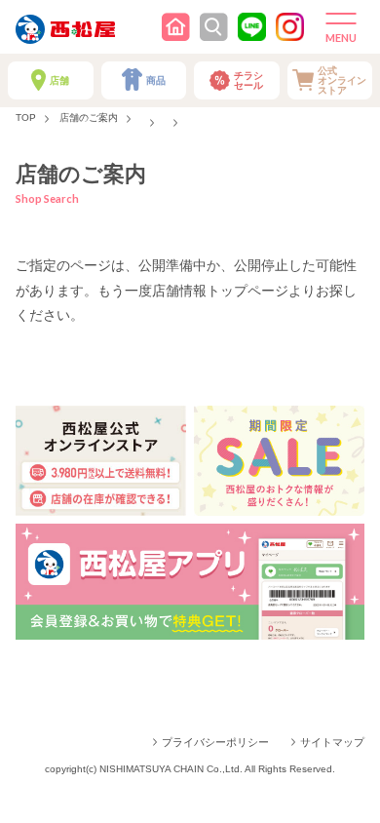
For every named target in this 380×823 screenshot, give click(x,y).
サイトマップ (332, 742)
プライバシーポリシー (215, 742)
